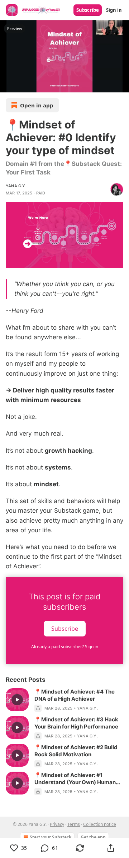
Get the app (93, 837)
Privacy (57, 824)
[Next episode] (23, 84)
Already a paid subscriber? (64, 647)
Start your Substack (50, 837)
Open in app (36, 105)
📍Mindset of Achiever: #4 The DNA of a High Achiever (74, 695)
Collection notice (99, 824)
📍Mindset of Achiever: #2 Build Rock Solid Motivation (76, 751)
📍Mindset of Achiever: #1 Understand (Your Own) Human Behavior (75, 779)
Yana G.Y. (16, 185)
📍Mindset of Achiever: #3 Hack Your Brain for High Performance (76, 723)
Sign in (114, 10)
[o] (17, 699)
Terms (73, 824)
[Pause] (7, 84)
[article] (64, 700)
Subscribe (87, 10)
